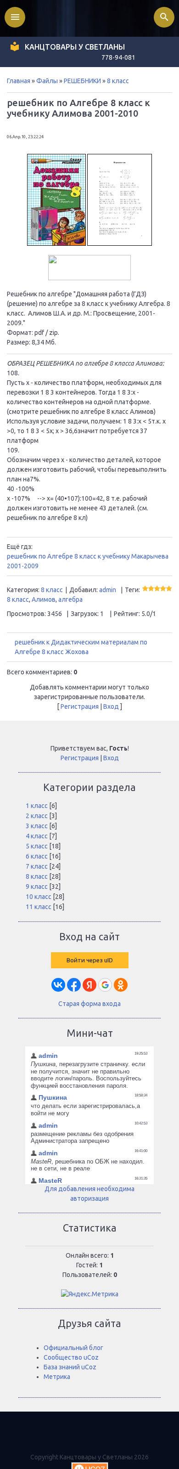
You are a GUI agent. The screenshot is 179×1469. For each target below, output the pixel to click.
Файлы (47, 81)
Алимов (44, 599)
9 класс (37, 886)
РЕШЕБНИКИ (82, 81)
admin (107, 589)
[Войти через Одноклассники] (121, 985)
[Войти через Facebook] (74, 985)
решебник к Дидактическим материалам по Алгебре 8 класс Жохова (81, 646)
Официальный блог (73, 1347)
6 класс (37, 856)
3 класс (37, 826)
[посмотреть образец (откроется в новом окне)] (119, 243)
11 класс (38, 906)
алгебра (70, 599)
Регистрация (80, 706)
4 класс (37, 836)
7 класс (37, 866)
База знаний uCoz (70, 1367)
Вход (111, 706)
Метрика (57, 1376)
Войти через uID (90, 960)
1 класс (37, 805)
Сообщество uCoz (71, 1357)
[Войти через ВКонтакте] (58, 985)
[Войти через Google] (105, 985)
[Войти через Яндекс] (89, 985)
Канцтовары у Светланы (75, 47)
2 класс (37, 815)
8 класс (118, 81)
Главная (18, 81)
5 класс (37, 846)
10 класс (38, 896)
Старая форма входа (89, 1003)
